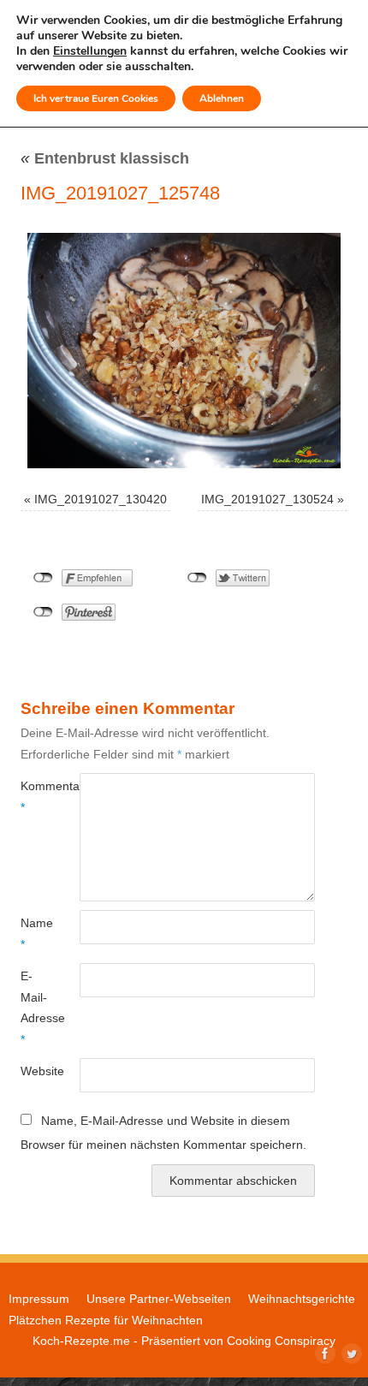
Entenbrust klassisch (105, 158)
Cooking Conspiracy (281, 1340)
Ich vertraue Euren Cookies (95, 98)
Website (35, 1071)
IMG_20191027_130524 (267, 499)
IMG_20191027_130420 (100, 499)
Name (35, 933)
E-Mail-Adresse (35, 1007)
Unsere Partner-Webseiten (158, 1299)
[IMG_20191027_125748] (184, 350)
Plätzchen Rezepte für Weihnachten (106, 1320)
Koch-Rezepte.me (81, 1340)
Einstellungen (90, 51)
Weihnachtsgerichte (301, 1299)
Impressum (39, 1299)
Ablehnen (221, 98)
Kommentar (35, 796)
